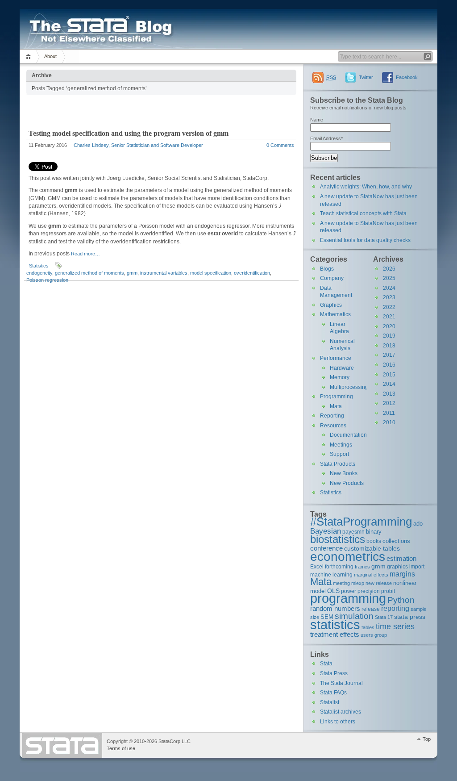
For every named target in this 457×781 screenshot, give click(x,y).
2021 (389, 316)
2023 (389, 297)
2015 (389, 375)
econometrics (347, 556)
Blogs (327, 269)
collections (396, 541)
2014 (389, 384)
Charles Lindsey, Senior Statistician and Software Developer (138, 145)
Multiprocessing (349, 387)
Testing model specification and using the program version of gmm (128, 133)
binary (374, 531)
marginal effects (371, 574)
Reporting (332, 416)
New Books (343, 473)
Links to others (337, 721)
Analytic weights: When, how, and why (366, 187)
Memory (339, 377)
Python (401, 600)
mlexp (357, 583)
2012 (389, 403)
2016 (389, 365)
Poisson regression (47, 280)
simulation (354, 616)
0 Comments (280, 145)
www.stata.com (62, 745)
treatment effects (334, 634)
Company (332, 278)
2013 (389, 394)
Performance (335, 358)
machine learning (331, 574)
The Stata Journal (341, 683)
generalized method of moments (89, 273)
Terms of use (121, 748)
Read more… (85, 253)
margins (402, 574)
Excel (317, 566)
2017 (389, 355)
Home (30, 56)
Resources (333, 425)
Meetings (341, 445)
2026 (389, 269)
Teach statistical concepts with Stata (363, 213)
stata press (409, 616)
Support (339, 454)
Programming (336, 396)
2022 (389, 307)
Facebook (407, 77)
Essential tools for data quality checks (365, 240)
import (416, 566)
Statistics (39, 265)
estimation (401, 558)
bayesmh (353, 532)
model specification (210, 273)
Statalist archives (340, 712)
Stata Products (337, 464)
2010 (389, 422)
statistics (335, 624)
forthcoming (339, 566)
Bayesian (325, 530)
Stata (326, 663)
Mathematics (335, 314)
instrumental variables (163, 273)
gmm (132, 273)
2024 (389, 288)
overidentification (252, 273)
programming (348, 598)
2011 (389, 413)
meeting (341, 583)
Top (427, 739)
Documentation (348, 435)
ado (418, 523)
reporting (395, 608)
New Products (347, 483)
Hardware (342, 368)
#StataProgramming (361, 521)
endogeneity (39, 273)
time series (395, 626)
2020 (389, 326)
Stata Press (334, 673)
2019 (389, 336)
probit (388, 591)
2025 (389, 278)
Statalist (329, 702)
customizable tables (372, 548)
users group (374, 635)
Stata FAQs (333, 692)
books (373, 541)
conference (326, 548)
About (50, 56)
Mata (336, 406)
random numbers (335, 608)
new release (379, 583)
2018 (389, 345)
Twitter (366, 77)
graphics (397, 566)
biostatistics (337, 539)
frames (362, 566)
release (370, 609)
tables (367, 627)
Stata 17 (384, 617)
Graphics (331, 305)
